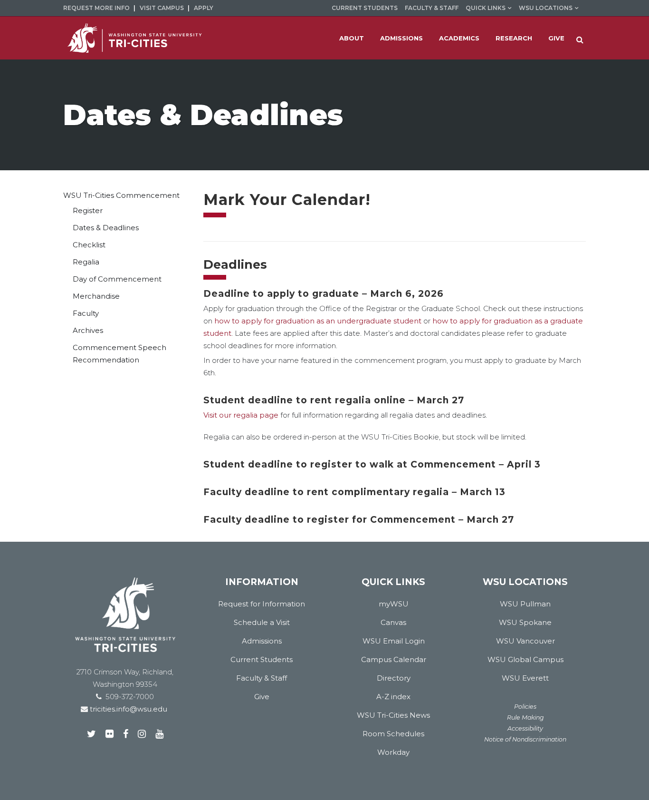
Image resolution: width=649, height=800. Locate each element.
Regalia (86, 261)
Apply (203, 7)
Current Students (365, 7)
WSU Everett (525, 678)
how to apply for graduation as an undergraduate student (317, 320)
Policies (525, 706)
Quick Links (486, 7)
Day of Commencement (117, 278)
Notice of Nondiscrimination (525, 739)
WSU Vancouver (525, 640)
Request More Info (96, 7)
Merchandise (96, 296)
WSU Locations (546, 7)
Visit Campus (162, 7)
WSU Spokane (525, 622)
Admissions (262, 640)
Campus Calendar (393, 659)
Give (261, 696)
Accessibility (525, 728)
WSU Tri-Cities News (393, 715)
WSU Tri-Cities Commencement (121, 195)
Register (88, 210)
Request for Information (261, 603)
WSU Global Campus (525, 659)
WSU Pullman (525, 603)
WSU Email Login (394, 640)
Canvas (393, 622)
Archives (88, 330)
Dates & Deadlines (106, 227)
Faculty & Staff (431, 7)
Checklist (89, 244)
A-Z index (393, 696)
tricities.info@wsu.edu (127, 708)
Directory (393, 678)
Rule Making (525, 717)
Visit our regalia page (240, 415)
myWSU (394, 603)
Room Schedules (393, 733)
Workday (393, 752)
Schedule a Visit (262, 622)
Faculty (86, 313)
